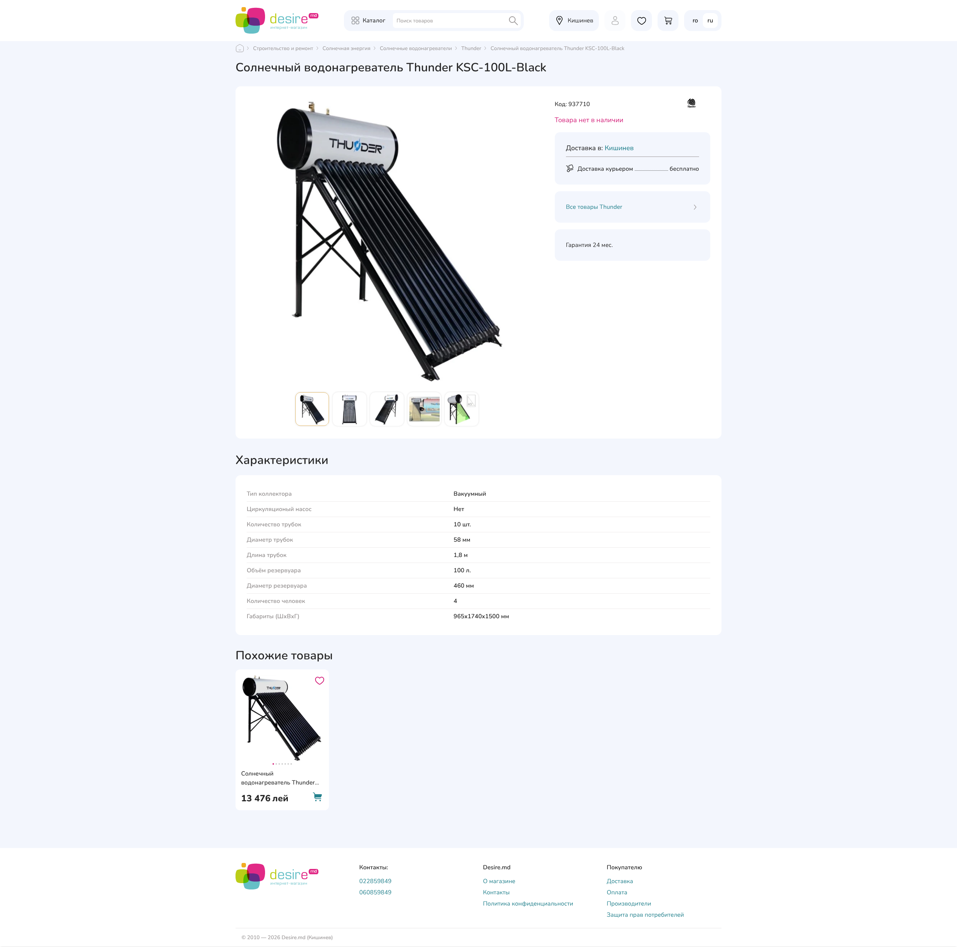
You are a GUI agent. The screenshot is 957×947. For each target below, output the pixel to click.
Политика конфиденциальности (528, 904)
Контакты (496, 892)
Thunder (471, 48)
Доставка (620, 881)
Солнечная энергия (346, 48)
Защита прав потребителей (645, 915)
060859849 (375, 892)
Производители (629, 904)
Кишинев (619, 148)
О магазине (499, 881)
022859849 (375, 881)
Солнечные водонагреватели (416, 48)
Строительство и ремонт (283, 48)
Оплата (617, 892)
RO (695, 20)
